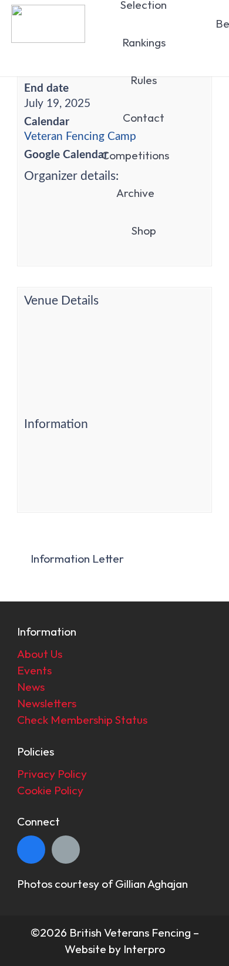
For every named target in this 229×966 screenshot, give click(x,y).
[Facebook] (31, 849)
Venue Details (61, 301)
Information (56, 424)
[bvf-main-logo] (48, 24)
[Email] (66, 849)
